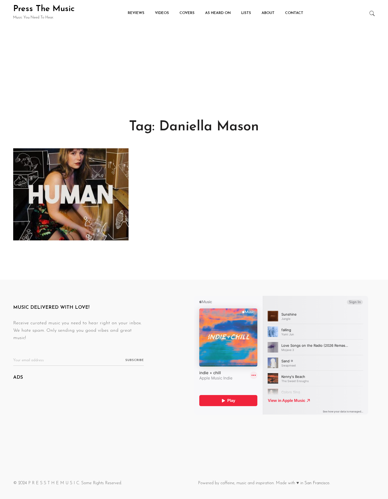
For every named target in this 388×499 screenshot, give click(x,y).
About (268, 13)
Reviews (136, 13)
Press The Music (44, 9)
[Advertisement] (194, 66)
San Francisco (317, 483)
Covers (187, 13)
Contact (294, 13)
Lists (246, 13)
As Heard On (218, 13)
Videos (162, 13)
